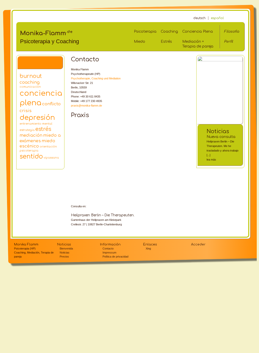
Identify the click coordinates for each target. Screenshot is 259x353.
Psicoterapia (145, 31)
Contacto (108, 248)
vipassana (51, 157)
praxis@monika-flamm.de (86, 105)
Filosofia (231, 31)
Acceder (198, 244)
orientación (48, 146)
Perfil (228, 41)
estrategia (27, 130)
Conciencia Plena (197, 31)
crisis (26, 110)
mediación (31, 135)
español (217, 18)
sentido (31, 156)
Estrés (166, 41)
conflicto (51, 104)
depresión (37, 117)
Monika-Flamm (46, 33)
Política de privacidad (115, 256)
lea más (211, 159)
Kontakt (233, 18)
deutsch (199, 18)
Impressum (109, 252)
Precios (64, 256)
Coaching (169, 31)
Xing (148, 248)
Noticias (218, 131)
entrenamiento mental (36, 123)
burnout (31, 76)
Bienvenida (66, 248)
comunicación (30, 86)
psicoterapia (29, 150)
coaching (30, 82)
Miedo (139, 41)
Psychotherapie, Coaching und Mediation (96, 78)
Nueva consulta (221, 137)
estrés (43, 129)
